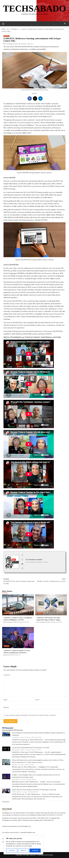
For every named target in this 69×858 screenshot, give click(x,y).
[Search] (65, 23)
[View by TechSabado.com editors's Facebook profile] (22, 555)
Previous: (19, 581)
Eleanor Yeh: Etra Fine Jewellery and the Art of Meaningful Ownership (34, 789)
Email (37, 699)
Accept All (35, 850)
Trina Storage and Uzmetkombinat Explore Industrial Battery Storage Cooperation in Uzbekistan (38, 734)
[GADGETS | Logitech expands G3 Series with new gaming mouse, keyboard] (18, 637)
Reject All (23, 850)
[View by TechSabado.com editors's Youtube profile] (22, 564)
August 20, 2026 (22, 622)
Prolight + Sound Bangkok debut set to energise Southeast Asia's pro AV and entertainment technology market (36, 776)
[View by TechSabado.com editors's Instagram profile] (22, 568)
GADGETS (6, 36)
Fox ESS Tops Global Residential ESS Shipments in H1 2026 (30, 747)
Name (6, 699)
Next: (51, 580)
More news (5, 801)
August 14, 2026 (55, 622)
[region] (23, 845)
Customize (12, 850)
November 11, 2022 (25, 43)
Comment (7, 675)
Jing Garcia (7, 654)
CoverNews (40, 855)
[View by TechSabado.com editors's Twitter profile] (22, 559)
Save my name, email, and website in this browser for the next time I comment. (30, 715)
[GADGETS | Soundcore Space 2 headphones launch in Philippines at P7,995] (18, 604)
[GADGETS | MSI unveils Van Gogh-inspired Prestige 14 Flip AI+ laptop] (51, 604)
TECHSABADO (34, 8)
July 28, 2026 (15, 654)
